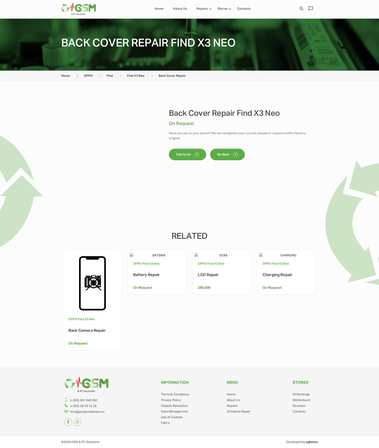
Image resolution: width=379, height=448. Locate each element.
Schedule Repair (238, 411)
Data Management (174, 411)
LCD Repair (208, 275)
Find (110, 75)
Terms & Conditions (175, 394)
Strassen (299, 405)
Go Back (223, 154)
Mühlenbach (301, 400)
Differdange (301, 394)
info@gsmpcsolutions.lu (87, 411)
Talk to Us (183, 154)
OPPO (88, 75)
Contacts (244, 8)
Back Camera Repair (87, 331)
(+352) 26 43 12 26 (83, 406)
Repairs (202, 8)
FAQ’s (165, 423)
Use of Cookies (171, 417)
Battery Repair (146, 275)
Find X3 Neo (136, 75)
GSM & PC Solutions (85, 442)
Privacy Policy (171, 400)
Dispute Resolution (174, 405)
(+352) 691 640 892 (84, 400)
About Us (180, 8)
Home (159, 8)
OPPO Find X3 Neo (81, 319)
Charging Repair (278, 275)
